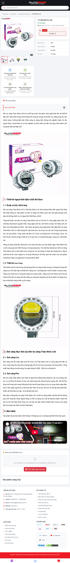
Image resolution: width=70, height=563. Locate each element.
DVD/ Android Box (10, 534)
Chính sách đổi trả (43, 502)
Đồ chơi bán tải (9, 543)
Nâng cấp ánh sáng (10, 525)
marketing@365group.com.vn (18, 502)
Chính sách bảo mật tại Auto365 (47, 499)
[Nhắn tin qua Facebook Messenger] (12, 560)
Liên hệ (45, 30)
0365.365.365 (11, 91)
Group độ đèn (42, 511)
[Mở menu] (3, 3)
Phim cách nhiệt (9, 528)
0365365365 (22, 499)
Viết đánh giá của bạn (36, 469)
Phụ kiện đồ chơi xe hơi (11, 537)
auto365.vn (14, 506)
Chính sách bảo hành (44, 508)
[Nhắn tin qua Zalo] (35, 560)
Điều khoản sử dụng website (46, 497)
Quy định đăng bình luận (45, 505)
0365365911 (14, 499)
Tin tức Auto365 (42, 514)
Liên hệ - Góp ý (42, 517)
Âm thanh (8, 540)
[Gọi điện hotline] (58, 560)
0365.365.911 (10, 93)
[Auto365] (37, 3)
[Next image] (31, 35)
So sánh (51, 33)
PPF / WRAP (8, 531)
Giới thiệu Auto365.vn (44, 494)
